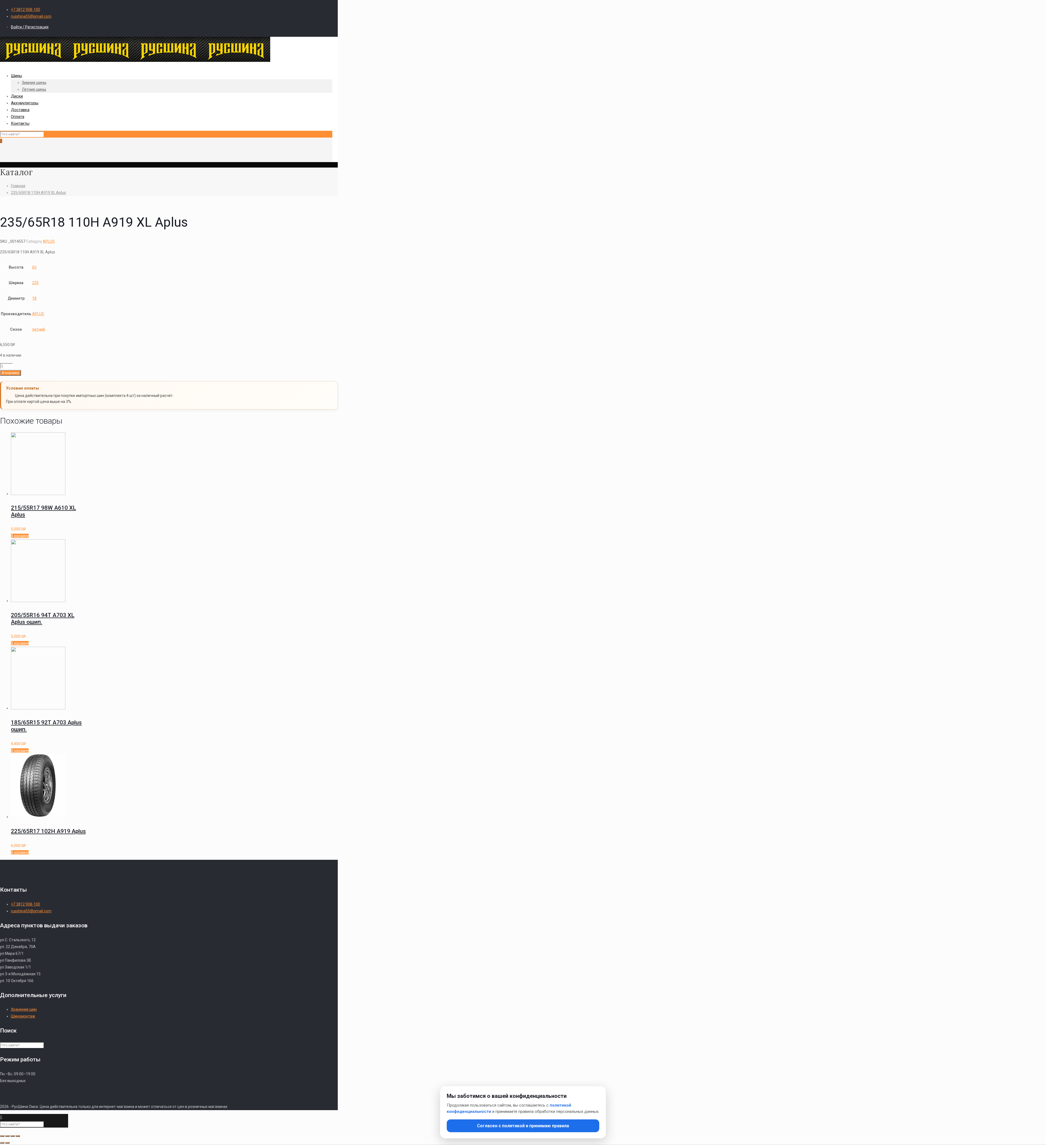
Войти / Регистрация (29, 27)
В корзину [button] (20, 536)
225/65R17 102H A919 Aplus (48, 831)
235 (35, 283)
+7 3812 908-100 (25, 9)
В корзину (10, 373)
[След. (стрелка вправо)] (7, 1143)
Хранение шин (24, 1009)
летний (38, 329)
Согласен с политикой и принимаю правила (523, 1125)
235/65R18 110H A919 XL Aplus (38, 192)
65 (34, 267)
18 (34, 298)
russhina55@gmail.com (31, 16)
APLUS (49, 241)
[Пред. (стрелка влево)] (2, 1143)
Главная (18, 186)
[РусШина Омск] (135, 60)
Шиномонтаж (23, 1016)
